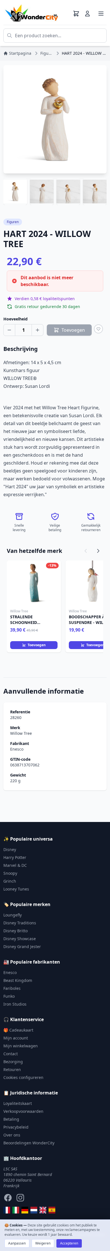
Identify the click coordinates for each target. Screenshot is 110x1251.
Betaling (11, 1119)
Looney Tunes (16, 889)
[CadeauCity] (6, 1210)
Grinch (9, 881)
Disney (9, 849)
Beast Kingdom (17, 980)
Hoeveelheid (15, 319)
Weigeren (42, 1243)
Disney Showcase (19, 938)
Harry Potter (14, 857)
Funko (9, 996)
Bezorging (13, 1061)
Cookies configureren (23, 1077)
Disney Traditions (19, 922)
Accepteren (69, 1243)
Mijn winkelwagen (20, 1045)
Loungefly (12, 915)
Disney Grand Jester (22, 946)
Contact (10, 1053)
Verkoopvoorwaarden (23, 1111)
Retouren (12, 1069)
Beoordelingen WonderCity (28, 1143)
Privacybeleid (15, 1127)
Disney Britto (15, 930)
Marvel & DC (15, 865)
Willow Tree (21, 733)
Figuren (13, 221)
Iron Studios (15, 1004)
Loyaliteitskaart (17, 1103)
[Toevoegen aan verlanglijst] (98, 328)
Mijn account (15, 1038)
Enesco (16, 749)
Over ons (11, 1135)
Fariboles (12, 988)
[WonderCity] (24, 1210)
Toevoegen (37, 645)
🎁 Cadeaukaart (18, 1030)
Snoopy (10, 873)
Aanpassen (17, 1243)
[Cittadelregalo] (15, 1210)
